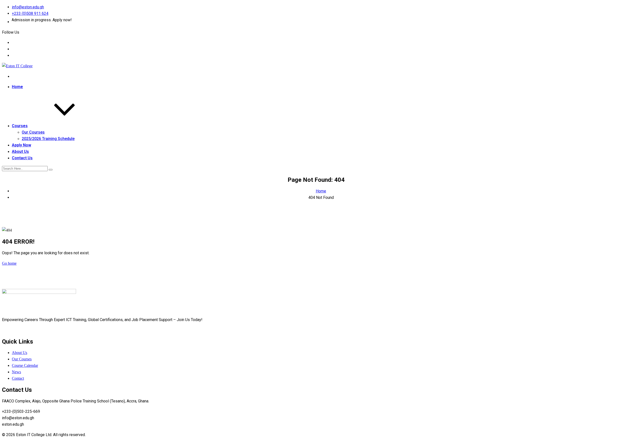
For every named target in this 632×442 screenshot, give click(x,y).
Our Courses (33, 132)
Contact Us (22, 158)
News (16, 372)
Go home (9, 263)
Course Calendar (25, 365)
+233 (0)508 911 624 (30, 13)
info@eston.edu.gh (28, 7)
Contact (18, 378)
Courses (20, 125)
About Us (20, 151)
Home (17, 86)
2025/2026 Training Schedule (48, 138)
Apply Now (21, 145)
